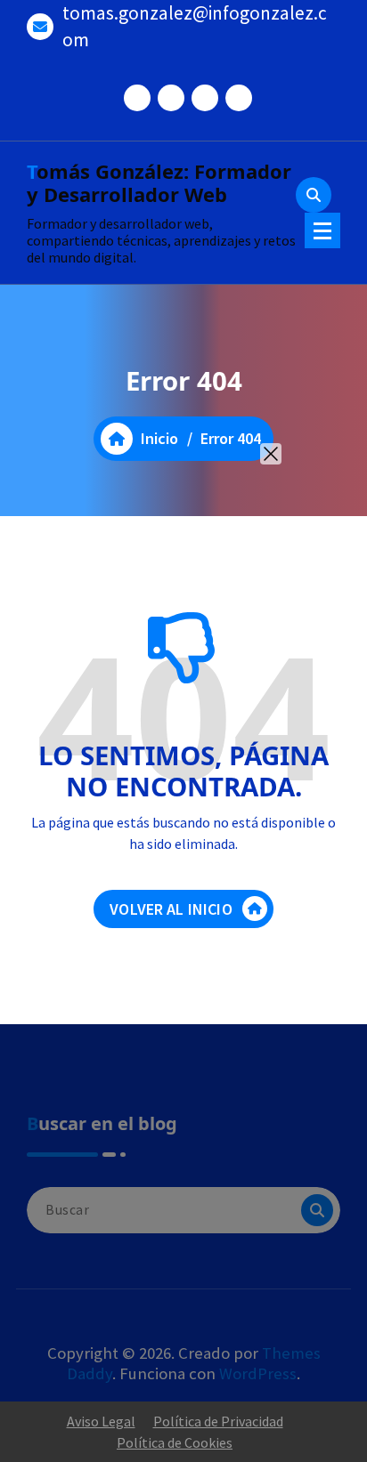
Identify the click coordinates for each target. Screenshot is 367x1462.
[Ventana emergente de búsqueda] (313, 195)
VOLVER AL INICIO (171, 909)
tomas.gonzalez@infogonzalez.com (194, 26)
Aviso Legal (101, 1421)
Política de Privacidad (218, 1421)
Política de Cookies (174, 1442)
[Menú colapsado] (322, 230)
